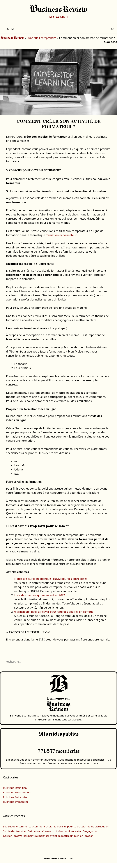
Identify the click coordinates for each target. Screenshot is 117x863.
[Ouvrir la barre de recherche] (112, 29)
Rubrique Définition (15, 788)
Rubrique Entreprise (15, 797)
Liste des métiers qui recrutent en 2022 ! (40, 595)
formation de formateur (61, 235)
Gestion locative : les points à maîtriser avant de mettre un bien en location (48, 836)
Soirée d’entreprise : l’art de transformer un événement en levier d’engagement (51, 831)
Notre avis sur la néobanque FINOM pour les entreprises (50, 579)
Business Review (58, 10)
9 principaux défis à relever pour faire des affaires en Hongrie (53, 611)
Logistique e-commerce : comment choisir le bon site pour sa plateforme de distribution (56, 826)
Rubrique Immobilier (15, 801)
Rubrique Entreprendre (41, 38)
